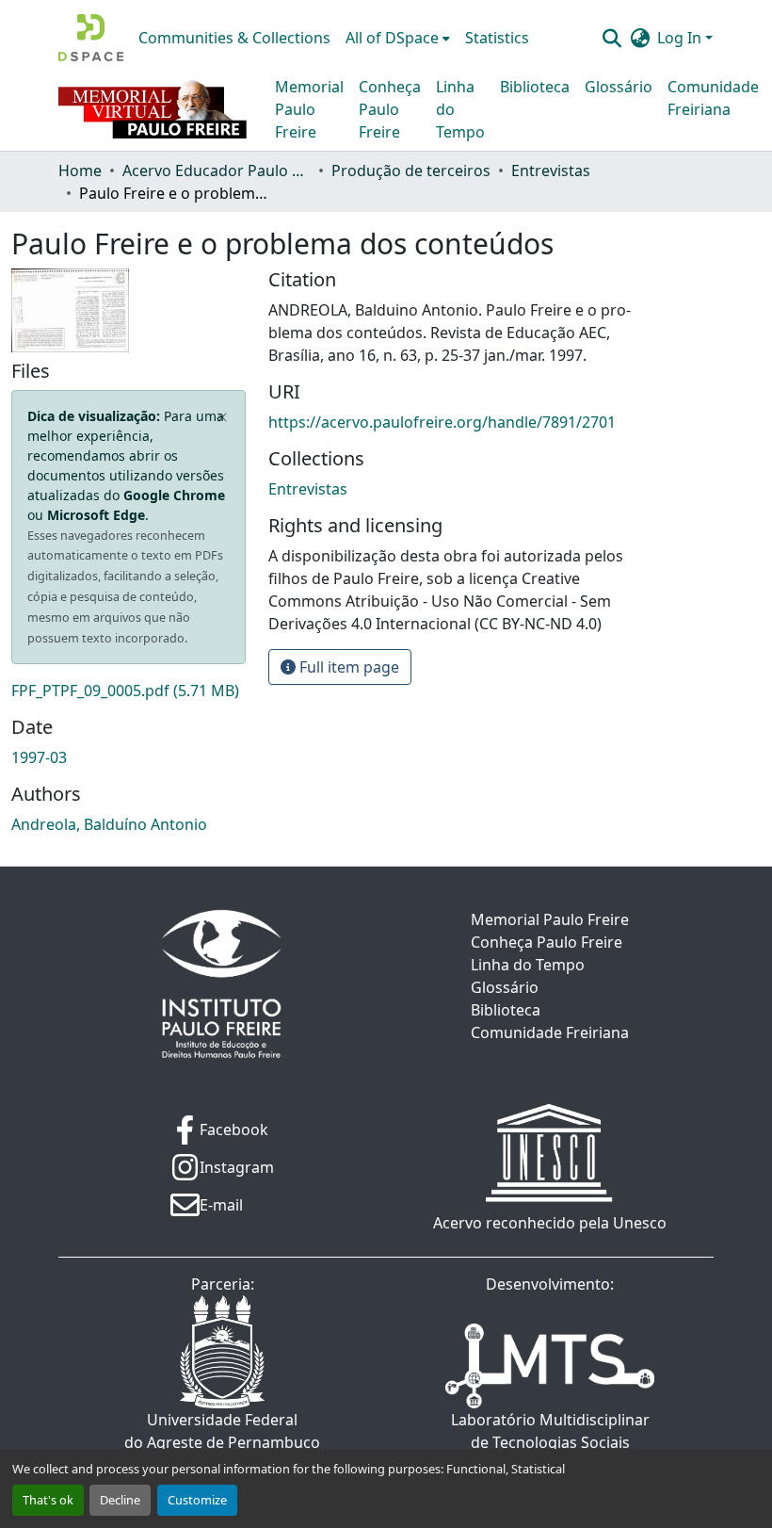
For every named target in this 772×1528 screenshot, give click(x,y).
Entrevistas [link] (550, 170)
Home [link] (80, 170)
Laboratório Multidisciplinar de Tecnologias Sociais (550, 1431)
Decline (120, 1499)
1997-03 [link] (39, 757)
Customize (197, 1499)
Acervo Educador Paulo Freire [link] (216, 170)
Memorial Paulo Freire (309, 109)
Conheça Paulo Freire (390, 109)
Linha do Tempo (460, 109)
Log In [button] (681, 37)
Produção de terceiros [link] (411, 170)
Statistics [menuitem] (497, 37)
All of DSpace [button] (392, 37)
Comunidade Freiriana (713, 98)
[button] (90, 37)
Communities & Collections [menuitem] (234, 37)
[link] (128, 690)
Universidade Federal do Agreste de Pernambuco (222, 1431)
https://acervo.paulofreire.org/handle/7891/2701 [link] (442, 422)
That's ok (48, 1499)
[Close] (222, 417)
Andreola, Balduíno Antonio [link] (109, 824)
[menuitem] (398, 37)
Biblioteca (535, 86)
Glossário (618, 86)
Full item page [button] (347, 667)
